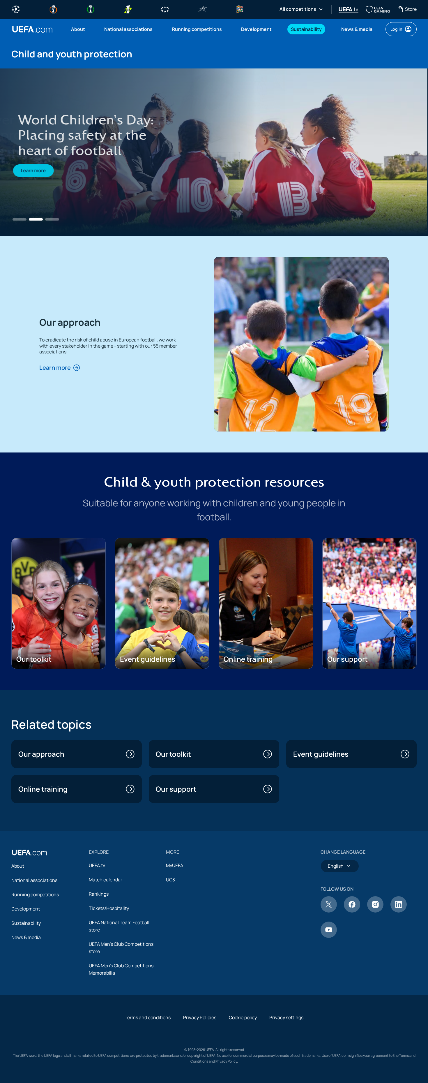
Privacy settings (286, 1017)
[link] (78, 29)
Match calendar (105, 879)
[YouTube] (329, 936)
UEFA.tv (97, 865)
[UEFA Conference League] (90, 9)
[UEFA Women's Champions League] (165, 9)
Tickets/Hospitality (109, 908)
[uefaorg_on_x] (329, 911)
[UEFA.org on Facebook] (352, 911)
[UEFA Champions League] (16, 9)
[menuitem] (80, 29)
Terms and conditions (148, 1017)
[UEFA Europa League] (53, 9)
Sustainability (26, 923)
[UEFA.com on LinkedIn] (398, 911)
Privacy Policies (199, 1017)
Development (25, 909)
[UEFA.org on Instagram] (375, 911)
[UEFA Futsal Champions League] (202, 9)
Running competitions (35, 894)
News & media (26, 937)
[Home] (29, 852)
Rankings (99, 894)
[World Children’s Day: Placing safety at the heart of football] (214, 152)
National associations (34, 880)
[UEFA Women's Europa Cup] (127, 9)
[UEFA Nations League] (239, 9)
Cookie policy (243, 1017)
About (17, 866)
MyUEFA (174, 865)
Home (32, 29)
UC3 (170, 879)
